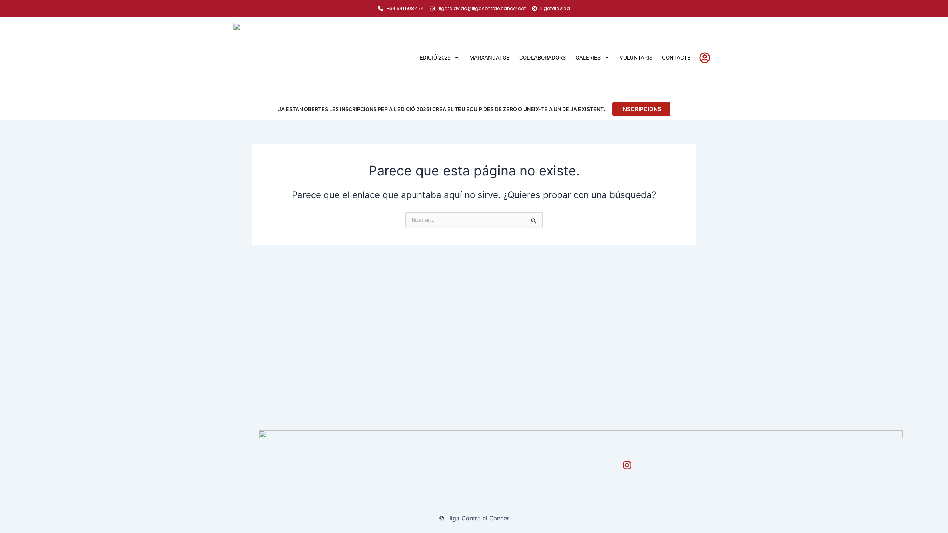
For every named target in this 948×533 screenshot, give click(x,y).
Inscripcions (641, 109)
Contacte (676, 57)
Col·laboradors (542, 57)
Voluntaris (636, 57)
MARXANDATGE (489, 57)
